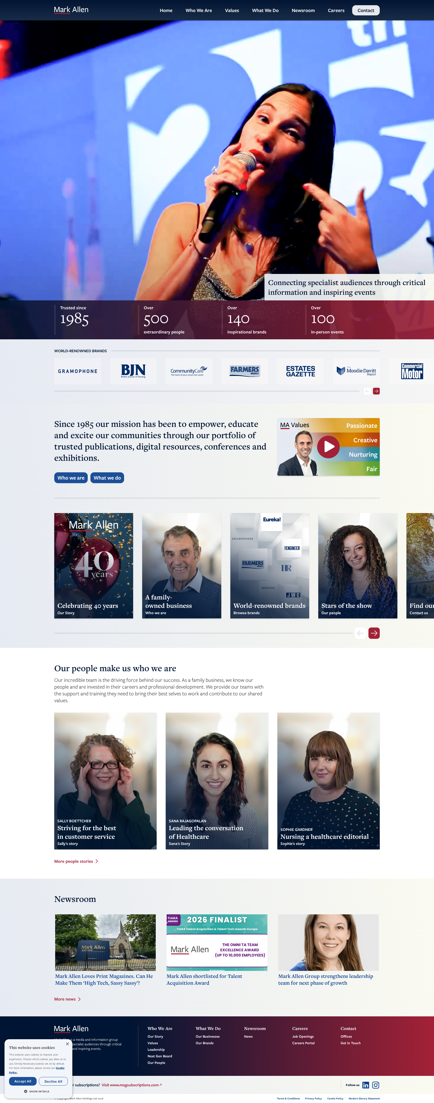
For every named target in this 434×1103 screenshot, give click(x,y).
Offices (346, 1036)
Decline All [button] (53, 1081)
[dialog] (38, 1068)
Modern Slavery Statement (364, 1098)
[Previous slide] (367, 391)
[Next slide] (376, 391)
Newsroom (303, 10)
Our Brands (205, 1043)
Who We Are (199, 10)
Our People (156, 1062)
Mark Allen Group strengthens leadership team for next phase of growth (325, 979)
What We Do (265, 10)
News (248, 1036)
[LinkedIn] (366, 1085)
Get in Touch (351, 1043)
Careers (336, 10)
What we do (107, 477)
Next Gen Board (160, 1056)
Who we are (71, 477)
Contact (366, 10)
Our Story (155, 1036)
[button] (38, 1091)
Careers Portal (303, 1043)
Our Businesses (208, 1036)
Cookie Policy (335, 1098)
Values (232, 10)
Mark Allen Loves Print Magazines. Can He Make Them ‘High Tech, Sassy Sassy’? (104, 979)
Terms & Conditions (288, 1098)
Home (166, 10)
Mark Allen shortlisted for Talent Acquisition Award (204, 979)
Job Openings (303, 1036)
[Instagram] (376, 1085)
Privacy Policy (313, 1098)
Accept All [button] (22, 1081)
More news (65, 999)
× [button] (67, 1044)
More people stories (73, 861)
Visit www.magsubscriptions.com (130, 1084)
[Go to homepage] (71, 10)
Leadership (156, 1049)
